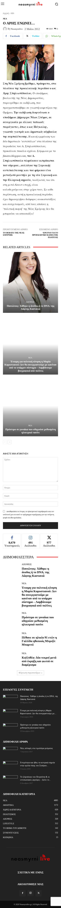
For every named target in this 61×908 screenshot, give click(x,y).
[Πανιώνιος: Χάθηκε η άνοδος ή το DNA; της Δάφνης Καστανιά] (30, 282)
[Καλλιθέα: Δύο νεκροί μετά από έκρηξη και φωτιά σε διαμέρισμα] (11, 659)
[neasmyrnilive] (5, 29)
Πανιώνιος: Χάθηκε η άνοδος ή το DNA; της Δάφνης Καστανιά (30, 307)
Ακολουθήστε (30, 536)
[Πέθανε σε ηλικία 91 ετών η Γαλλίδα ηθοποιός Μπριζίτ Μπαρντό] (11, 639)
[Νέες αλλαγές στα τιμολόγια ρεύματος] (10, 752)
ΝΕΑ (12, 13)
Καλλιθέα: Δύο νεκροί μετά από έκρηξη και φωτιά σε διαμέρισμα (39, 661)
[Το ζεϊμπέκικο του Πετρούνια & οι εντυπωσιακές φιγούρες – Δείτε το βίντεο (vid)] (10, 778)
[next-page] (9, 442)
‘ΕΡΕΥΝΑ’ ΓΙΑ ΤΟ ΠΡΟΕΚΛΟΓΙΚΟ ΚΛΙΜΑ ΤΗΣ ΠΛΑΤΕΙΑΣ (45, 235)
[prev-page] (5, 442)
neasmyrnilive (17, 29)
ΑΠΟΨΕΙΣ (30, 302)
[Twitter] (38, 893)
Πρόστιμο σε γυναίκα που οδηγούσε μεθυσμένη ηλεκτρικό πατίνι (30, 431)
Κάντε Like (12, 536)
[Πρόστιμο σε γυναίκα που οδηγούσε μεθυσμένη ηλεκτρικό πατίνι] (30, 405)
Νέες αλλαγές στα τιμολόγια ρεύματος (36, 748)
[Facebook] (22, 893)
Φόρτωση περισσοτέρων (29, 672)
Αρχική (6, 13)
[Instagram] (30, 893)
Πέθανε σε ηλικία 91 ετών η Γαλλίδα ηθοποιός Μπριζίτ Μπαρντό (39, 641)
